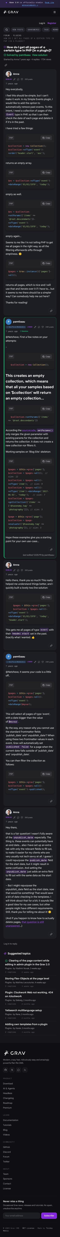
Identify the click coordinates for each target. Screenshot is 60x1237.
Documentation (10, 1120)
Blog (5, 1130)
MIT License (28, 1228)
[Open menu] (54, 12)
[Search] (7, 29)
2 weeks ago (28, 972)
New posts (18, 29)
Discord (7, 1152)
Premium (7, 1107)
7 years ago (12, 83)
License (7, 1188)
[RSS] (24, 1069)
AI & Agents (9, 1088)
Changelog (8, 1098)
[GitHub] (5, 1069)
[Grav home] (10, 12)
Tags (46, 29)
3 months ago (28, 1032)
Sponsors (7, 1178)
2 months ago (28, 1004)
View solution (39, 55)
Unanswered (33, 29)
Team (5, 1174)
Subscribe (49, 1215)
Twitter (6, 1161)
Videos (6, 1134)
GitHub (6, 1147)
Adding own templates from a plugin (26, 1024)
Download (8, 1083)
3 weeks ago (28, 986)
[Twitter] (12, 1069)
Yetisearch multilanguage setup (23, 1010)
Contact (7, 1183)
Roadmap (7, 1103)
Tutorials (7, 1125)
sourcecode (29, 430)
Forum (7, 35)
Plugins (17, 35)
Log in (42, 23)
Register (52, 23)
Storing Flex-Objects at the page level (27, 978)
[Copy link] (6, 65)
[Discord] (18, 1069)
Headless (7, 1093)
